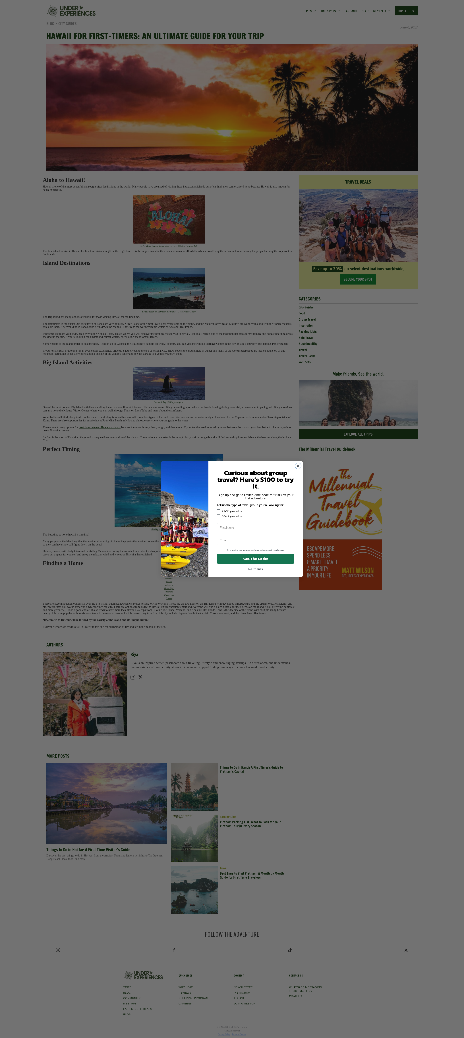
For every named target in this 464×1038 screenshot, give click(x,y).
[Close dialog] (298, 466)
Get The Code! (255, 558)
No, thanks (255, 569)
